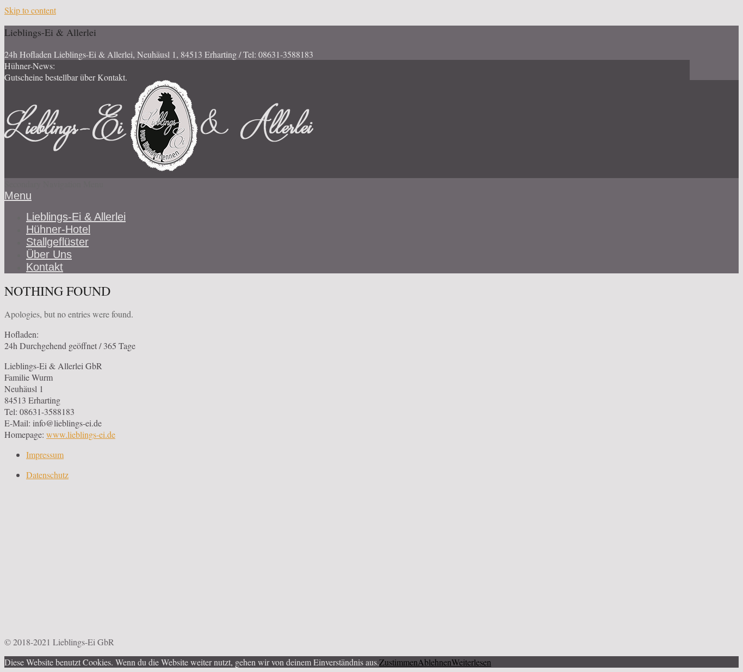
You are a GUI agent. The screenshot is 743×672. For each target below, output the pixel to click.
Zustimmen (398, 662)
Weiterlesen (471, 662)
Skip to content (30, 10)
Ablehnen (434, 662)
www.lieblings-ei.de (80, 434)
